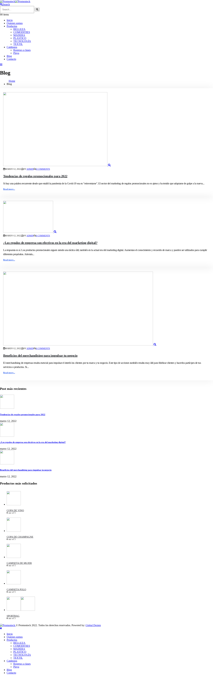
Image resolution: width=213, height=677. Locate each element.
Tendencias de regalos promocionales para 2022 (35, 176)
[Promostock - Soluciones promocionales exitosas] (15, 1)
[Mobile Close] (1, 628)
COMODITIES (21, 32)
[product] (110, 498)
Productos (12, 26)
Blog (9, 56)
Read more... (9, 189)
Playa (16, 53)
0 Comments (43, 169)
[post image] (106, 129)
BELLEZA (19, 29)
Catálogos (12, 47)
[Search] (37, 9)
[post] (7, 407)
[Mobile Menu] (1, 64)
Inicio (10, 20)
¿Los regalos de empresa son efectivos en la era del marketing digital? (50, 242)
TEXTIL (18, 44)
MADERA (19, 35)
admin (30, 169)
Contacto (11, 59)
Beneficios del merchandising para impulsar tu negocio (40, 355)
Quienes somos (15, 23)
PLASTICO (19, 38)
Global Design (93, 625)
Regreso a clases (22, 50)
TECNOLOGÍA (22, 41)
